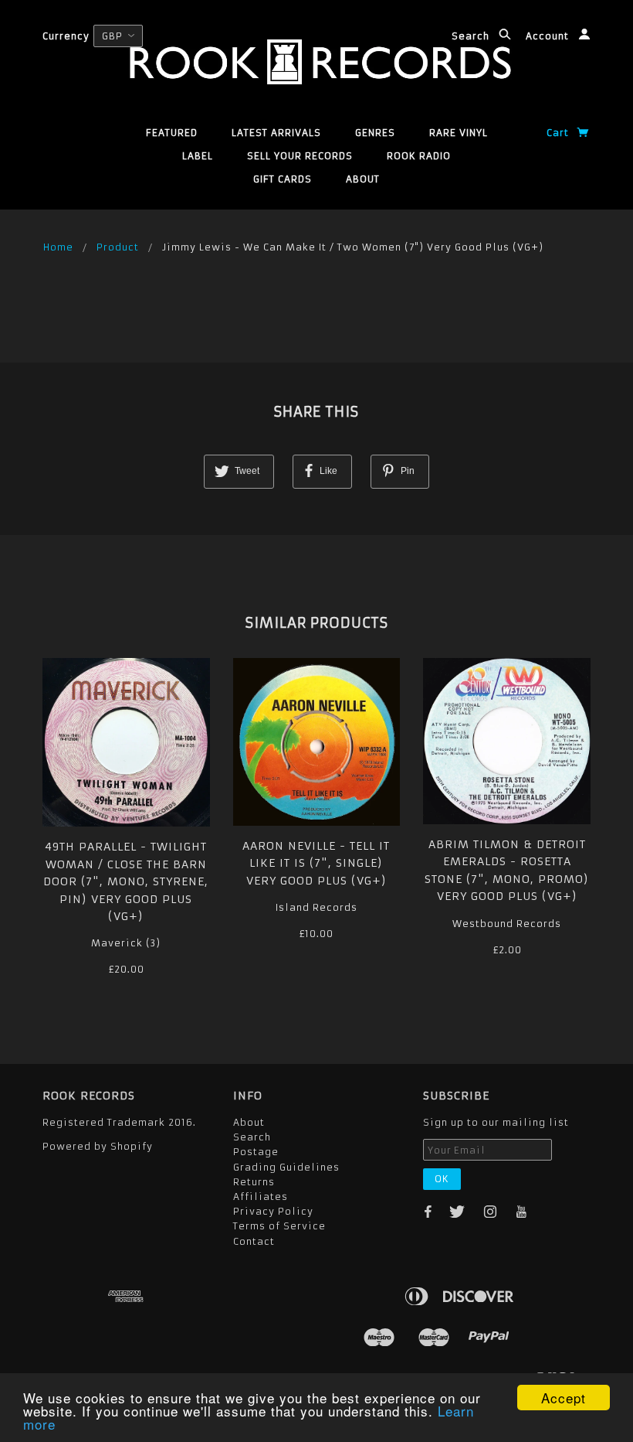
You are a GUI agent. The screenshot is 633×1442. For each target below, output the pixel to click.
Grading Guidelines (286, 1167)
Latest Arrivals (276, 132)
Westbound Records (506, 923)
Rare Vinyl (458, 132)
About (363, 179)
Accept (563, 1397)
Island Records (316, 907)
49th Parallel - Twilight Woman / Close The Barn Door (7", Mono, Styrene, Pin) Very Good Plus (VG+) (125, 881)
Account (549, 36)
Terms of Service (279, 1226)
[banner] (316, 62)
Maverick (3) (126, 943)
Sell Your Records (300, 156)
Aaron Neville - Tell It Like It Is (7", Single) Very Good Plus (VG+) (316, 863)
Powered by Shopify (97, 1146)
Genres (375, 132)
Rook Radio (419, 156)
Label (197, 156)
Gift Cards (282, 179)
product (117, 247)
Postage (256, 1151)
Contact (254, 1241)
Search (472, 36)
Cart (559, 132)
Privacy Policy (273, 1211)
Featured (172, 132)
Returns (254, 1182)
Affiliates (260, 1196)
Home (58, 247)
